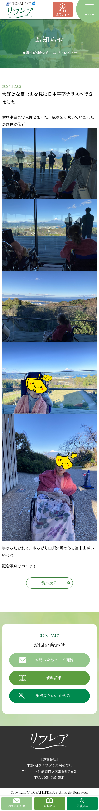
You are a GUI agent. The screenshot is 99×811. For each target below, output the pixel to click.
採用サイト (63, 14)
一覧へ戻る (47, 583)
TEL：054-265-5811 (49, 777)
